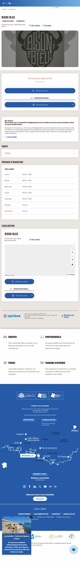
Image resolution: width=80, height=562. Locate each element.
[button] (66, 8)
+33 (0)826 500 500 (48, 419)
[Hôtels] (55, 8)
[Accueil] (53, 8)
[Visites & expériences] (58, 8)
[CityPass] (56, 8)
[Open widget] (74, 549)
